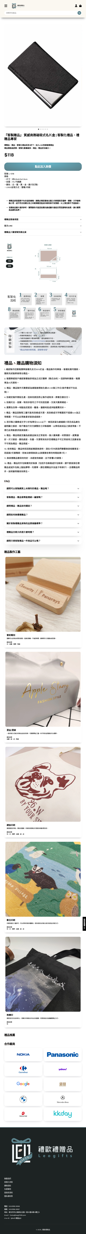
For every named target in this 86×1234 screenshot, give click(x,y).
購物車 (80, 5)
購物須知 (7, 1186)
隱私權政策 (8, 1196)
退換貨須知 (8, 1193)
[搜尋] (79, 13)
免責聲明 (7, 1189)
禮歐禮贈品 (46, 1230)
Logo (18, 5)
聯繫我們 (7, 1179)
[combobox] (43, 13)
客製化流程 (8, 1182)
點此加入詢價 (43, 166)
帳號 (76, 5)
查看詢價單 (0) (84, 924)
